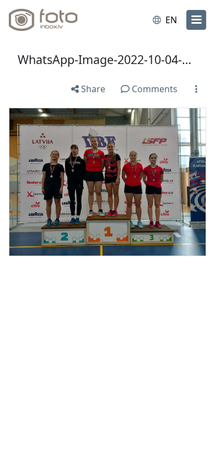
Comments (154, 89)
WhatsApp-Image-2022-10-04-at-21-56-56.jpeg (107, 59)
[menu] (196, 20)
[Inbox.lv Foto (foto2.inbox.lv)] (54, 20)
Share (92, 89)
